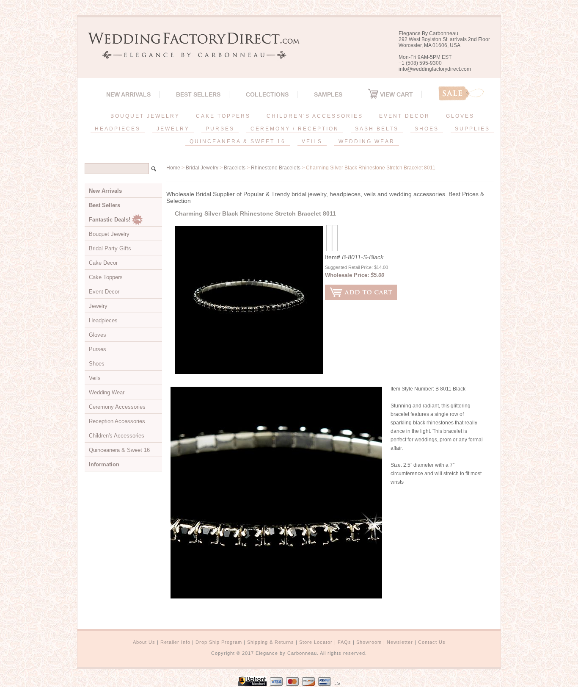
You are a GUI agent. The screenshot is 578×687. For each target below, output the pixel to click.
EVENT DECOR (404, 116)
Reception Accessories (117, 421)
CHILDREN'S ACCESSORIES (315, 116)
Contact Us (432, 642)
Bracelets (234, 168)
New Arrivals (128, 94)
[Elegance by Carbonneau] (189, 53)
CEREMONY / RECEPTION (294, 129)
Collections (267, 94)
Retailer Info (175, 642)
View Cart (395, 94)
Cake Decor (103, 263)
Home (173, 168)
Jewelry (98, 306)
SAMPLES (328, 94)
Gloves (97, 335)
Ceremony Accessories (117, 407)
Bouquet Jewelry (109, 234)
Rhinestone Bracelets (275, 168)
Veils (95, 378)
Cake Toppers (106, 277)
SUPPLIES (472, 129)
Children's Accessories (116, 435)
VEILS (312, 141)
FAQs (344, 642)
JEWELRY (173, 129)
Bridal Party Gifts (110, 248)
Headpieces (103, 320)
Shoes (97, 363)
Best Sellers (198, 94)
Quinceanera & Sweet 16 (119, 450)
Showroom (369, 642)
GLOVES (460, 116)
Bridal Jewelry (202, 168)
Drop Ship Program (218, 642)
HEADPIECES (117, 129)
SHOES (427, 129)
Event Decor (104, 291)
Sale (461, 93)
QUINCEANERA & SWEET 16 (238, 141)
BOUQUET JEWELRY (145, 116)
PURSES (220, 129)
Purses (97, 349)
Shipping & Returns (270, 642)
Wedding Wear (106, 392)
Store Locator (316, 642)
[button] (577, 685)
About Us (144, 642)
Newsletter (400, 642)
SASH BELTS (377, 129)
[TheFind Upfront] (252, 683)
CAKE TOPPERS (223, 116)
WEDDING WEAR (367, 141)
